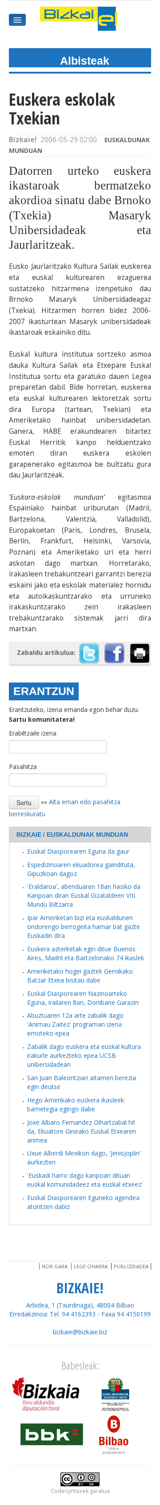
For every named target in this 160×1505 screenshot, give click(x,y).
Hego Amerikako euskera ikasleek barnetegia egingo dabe (75, 1104)
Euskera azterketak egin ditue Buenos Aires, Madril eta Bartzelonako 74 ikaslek (85, 953)
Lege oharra (91, 1266)
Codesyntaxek (69, 1491)
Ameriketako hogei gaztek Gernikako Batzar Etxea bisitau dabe (80, 975)
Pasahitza (23, 766)
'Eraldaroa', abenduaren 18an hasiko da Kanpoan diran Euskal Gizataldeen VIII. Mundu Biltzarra (83, 895)
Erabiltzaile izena (32, 733)
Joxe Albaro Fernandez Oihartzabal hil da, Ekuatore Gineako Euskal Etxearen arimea (81, 1131)
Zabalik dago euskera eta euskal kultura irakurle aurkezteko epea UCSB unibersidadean (84, 1055)
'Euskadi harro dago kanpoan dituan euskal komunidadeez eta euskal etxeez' (85, 1179)
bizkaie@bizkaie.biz (80, 1332)
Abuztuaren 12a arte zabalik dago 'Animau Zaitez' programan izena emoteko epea (75, 1024)
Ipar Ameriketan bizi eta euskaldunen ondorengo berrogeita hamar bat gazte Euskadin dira (83, 926)
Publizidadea (131, 1266)
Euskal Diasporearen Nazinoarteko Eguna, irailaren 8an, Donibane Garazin (83, 998)
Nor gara (55, 1266)
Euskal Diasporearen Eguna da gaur (78, 851)
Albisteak (84, 60)
